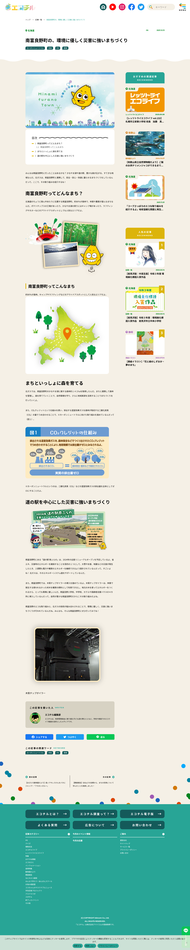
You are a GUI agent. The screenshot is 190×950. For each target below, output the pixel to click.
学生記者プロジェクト (33, 890)
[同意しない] (186, 942)
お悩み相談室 (30, 884)
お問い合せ (124, 853)
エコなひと (29, 862)
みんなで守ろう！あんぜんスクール (38, 881)
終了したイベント (32, 900)
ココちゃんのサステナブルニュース (38, 887)
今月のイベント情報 (81, 833)
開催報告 (28, 875)
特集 (27, 856)
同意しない (90, 946)
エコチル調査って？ (95, 814)
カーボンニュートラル (35, 48)
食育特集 (28, 868)
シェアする (41, 737)
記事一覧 (38, 19)
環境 (65, 48)
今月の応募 (77, 840)
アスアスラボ (30, 894)
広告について (95, 825)
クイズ (27, 843)
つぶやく (72, 737)
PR (147, 30)
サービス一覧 (125, 846)
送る (102, 737)
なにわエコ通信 (31, 878)
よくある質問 (48, 825)
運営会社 (123, 840)
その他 (27, 903)
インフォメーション (32, 865)
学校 (50, 48)
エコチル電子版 (142, 814)
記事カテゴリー (32, 833)
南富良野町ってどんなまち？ (49, 143)
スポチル (28, 897)
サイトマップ (125, 843)
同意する (77, 946)
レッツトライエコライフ (34, 853)
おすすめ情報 (30, 859)
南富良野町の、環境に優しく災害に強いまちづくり (65, 19)
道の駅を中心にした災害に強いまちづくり (55, 155)
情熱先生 (28, 846)
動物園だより (30, 872)
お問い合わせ (142, 825)
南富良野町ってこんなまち (52, 147)
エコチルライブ (31, 849)
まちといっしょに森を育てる (50, 151)
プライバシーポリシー (128, 849)
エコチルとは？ (47, 814)
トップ (28, 19)
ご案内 (123, 833)
